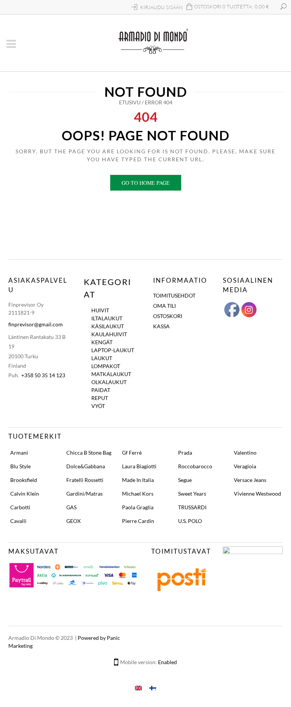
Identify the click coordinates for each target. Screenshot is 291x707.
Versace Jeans (250, 480)
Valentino (245, 452)
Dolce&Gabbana (85, 466)
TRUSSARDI (192, 507)
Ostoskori (167, 316)
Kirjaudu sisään (161, 7)
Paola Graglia (137, 507)
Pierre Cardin (138, 521)
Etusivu (130, 102)
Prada (185, 452)
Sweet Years (192, 493)
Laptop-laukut (112, 350)
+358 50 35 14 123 (43, 375)
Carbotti (20, 507)
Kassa (161, 326)
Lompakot (105, 366)
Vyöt (98, 406)
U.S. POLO (190, 521)
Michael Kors (137, 493)
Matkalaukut (111, 374)
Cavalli (18, 521)
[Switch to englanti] (138, 687)
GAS (71, 507)
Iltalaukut (106, 318)
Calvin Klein (24, 493)
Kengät (102, 342)
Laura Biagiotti (139, 466)
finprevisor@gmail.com (35, 324)
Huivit (100, 310)
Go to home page (146, 182)
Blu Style (20, 466)
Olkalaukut (109, 382)
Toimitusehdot (174, 295)
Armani (19, 452)
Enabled (167, 662)
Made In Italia (138, 480)
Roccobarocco (195, 466)
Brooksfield (23, 480)
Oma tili (164, 305)
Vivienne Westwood (257, 493)
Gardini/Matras (84, 493)
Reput (99, 398)
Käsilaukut (107, 326)
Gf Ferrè (132, 452)
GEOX (73, 521)
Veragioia (245, 466)
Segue (185, 480)
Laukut (101, 358)
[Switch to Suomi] (153, 687)
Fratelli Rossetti (84, 480)
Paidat (100, 390)
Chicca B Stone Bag (88, 452)
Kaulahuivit (109, 334)
